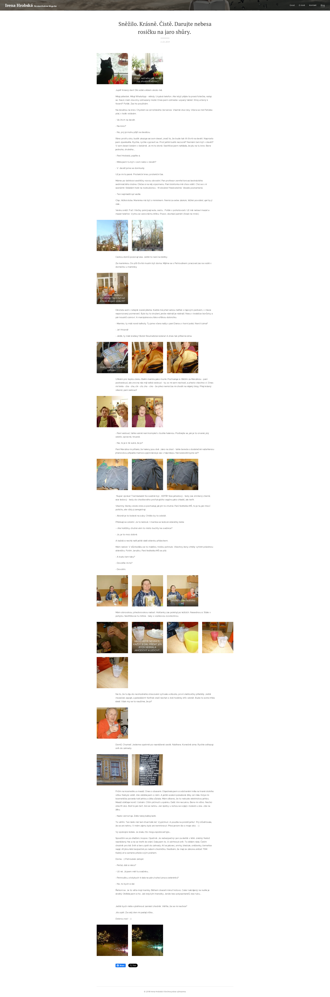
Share (122, 965)
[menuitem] (293, 5)
